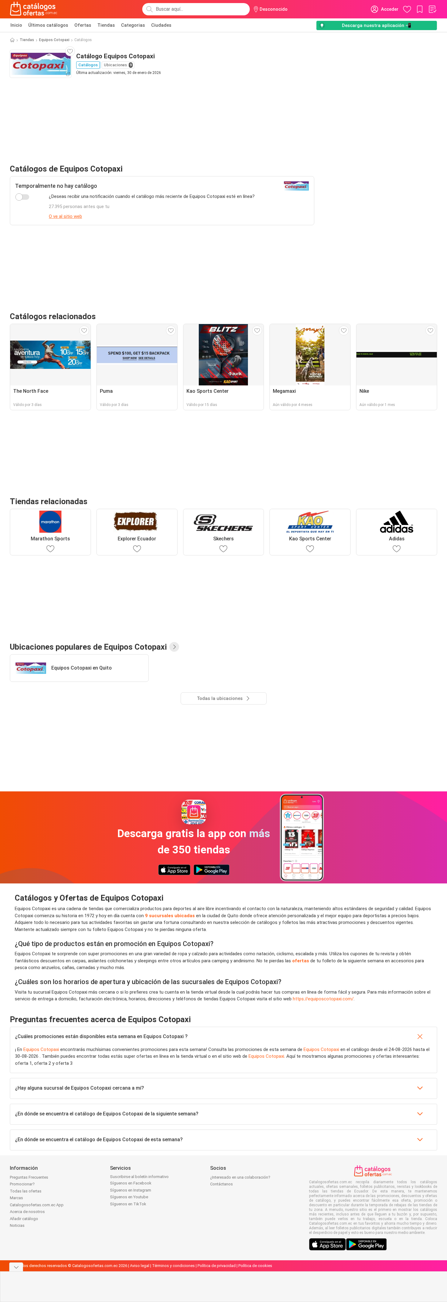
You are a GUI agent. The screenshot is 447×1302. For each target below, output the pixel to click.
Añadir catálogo (24, 1218)
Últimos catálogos (48, 25)
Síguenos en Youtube (129, 1197)
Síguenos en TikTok (128, 1204)
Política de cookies (255, 1265)
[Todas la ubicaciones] (174, 647)
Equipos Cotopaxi (54, 40)
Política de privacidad (217, 1265)
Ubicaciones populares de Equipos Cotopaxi (88, 646)
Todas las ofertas (25, 1191)
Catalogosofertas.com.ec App (37, 1205)
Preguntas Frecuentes (29, 1177)
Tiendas (106, 25)
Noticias (17, 1225)
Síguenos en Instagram (130, 1190)
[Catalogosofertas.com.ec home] (34, 9)
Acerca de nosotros (27, 1211)
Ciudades (161, 25)
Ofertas (82, 25)
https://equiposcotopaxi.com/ (323, 999)
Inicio (16, 25)
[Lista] (432, 9)
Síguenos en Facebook (130, 1183)
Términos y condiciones (173, 1265)
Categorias (133, 25)
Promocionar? (22, 1184)
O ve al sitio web (65, 216)
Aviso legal (139, 1265)
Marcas (16, 1198)
